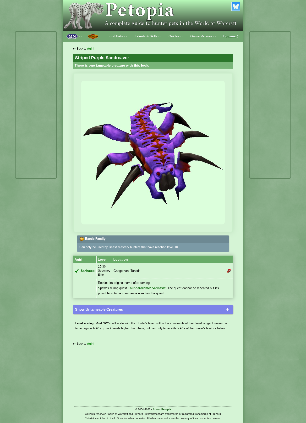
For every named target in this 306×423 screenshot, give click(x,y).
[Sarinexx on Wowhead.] (229, 271)
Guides (176, 36)
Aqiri (90, 48)
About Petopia (162, 409)
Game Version (203, 36)
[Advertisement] (36, 105)
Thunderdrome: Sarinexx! (147, 288)
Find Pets (118, 36)
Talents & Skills (148, 36)
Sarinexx (88, 271)
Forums (231, 36)
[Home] (153, 15)
